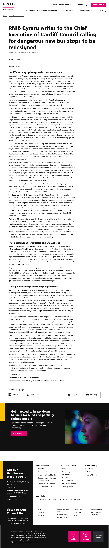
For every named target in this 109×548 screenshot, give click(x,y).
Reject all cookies (86, 536)
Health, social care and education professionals (47, 485)
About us (41, 469)
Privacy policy (78, 510)
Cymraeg (17, 59)
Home (5, 16)
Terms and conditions (62, 517)
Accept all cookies (73, 536)
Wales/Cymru (92, 475)
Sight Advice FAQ (68, 481)
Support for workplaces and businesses (47, 479)
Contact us (41, 513)
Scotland (90, 469)
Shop (64, 469)
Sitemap (76, 515)
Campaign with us (86, 10)
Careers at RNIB (44, 472)
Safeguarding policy (62, 515)
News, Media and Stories (16, 16)
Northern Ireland (93, 472)
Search (100, 10)
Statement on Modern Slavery (62, 511)
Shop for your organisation (67, 473)
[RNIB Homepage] (8, 8)
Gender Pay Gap (97, 510)
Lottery (65, 477)
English (11, 59)
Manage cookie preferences (96, 514)
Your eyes (30, 10)
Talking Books (67, 487)
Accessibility (77, 513)
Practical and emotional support (50, 10)
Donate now (97, 5)
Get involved (71, 10)
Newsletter (41, 515)
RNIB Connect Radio (70, 484)
